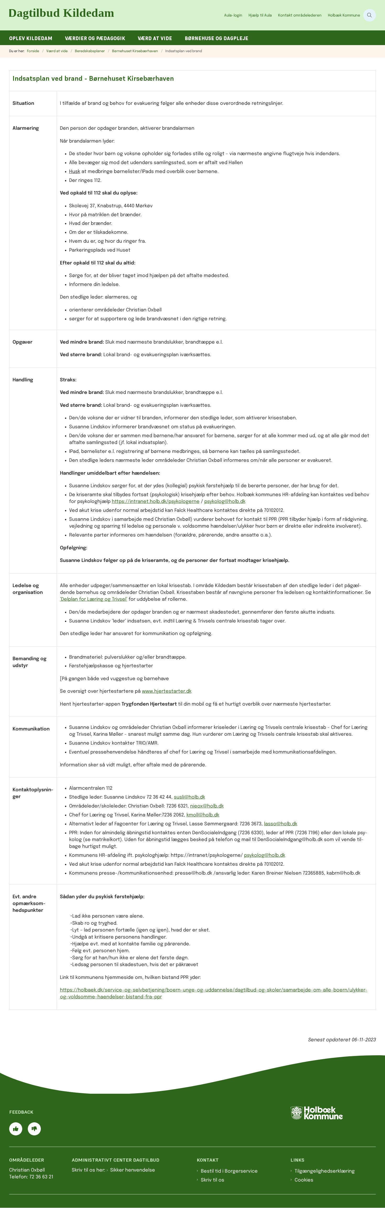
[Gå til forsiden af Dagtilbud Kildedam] (115, 15)
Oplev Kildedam (30, 38)
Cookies (304, 1180)
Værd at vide (155, 38)
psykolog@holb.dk (224, 501)
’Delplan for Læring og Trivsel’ (93, 599)
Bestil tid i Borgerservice (229, 1171)
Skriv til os (212, 1180)
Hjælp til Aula (260, 15)
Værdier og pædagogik (95, 38)
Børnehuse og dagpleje (216, 38)
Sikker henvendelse (132, 1170)
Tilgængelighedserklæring (325, 1171)
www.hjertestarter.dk (166, 691)
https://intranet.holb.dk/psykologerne (156, 501)
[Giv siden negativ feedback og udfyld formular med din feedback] (34, 1128)
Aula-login (233, 15)
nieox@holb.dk (207, 806)
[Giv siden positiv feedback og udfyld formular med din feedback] (15, 1128)
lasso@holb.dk (280, 824)
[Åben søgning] (369, 15)
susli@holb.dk (189, 797)
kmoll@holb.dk (202, 815)
